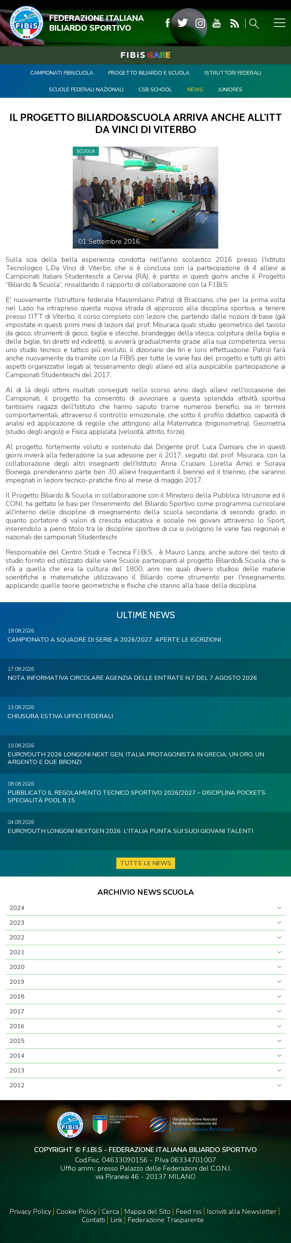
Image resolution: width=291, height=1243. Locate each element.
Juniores (230, 89)
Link (116, 1220)
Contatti (93, 1220)
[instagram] (200, 23)
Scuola (86, 151)
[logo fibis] (25, 41)
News (195, 89)
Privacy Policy (30, 1211)
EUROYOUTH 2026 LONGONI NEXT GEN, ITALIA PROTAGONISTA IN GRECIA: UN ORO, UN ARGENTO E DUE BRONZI (136, 758)
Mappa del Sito (147, 1211)
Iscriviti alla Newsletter (242, 1211)
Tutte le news (145, 863)
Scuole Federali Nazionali (86, 89)
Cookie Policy (76, 1211)
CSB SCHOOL (155, 89)
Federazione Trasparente (166, 1220)
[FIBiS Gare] (145, 55)
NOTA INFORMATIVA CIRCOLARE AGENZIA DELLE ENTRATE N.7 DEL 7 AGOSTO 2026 (132, 678)
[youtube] (216, 23)
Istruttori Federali (233, 73)
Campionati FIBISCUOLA (61, 73)
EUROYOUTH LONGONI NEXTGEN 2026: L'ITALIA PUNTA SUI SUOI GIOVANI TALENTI (130, 831)
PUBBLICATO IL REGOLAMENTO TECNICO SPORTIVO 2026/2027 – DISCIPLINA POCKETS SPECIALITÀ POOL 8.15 (136, 797)
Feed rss (189, 1211)
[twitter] (183, 23)
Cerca (110, 1211)
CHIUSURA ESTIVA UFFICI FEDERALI (60, 716)
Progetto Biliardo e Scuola (148, 73)
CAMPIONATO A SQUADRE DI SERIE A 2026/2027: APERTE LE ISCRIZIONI (114, 640)
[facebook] (168, 23)
